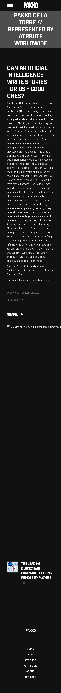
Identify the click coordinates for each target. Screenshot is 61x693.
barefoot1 (15, 292)
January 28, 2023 (30, 292)
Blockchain (14, 299)
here (47, 280)
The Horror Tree (15, 274)
